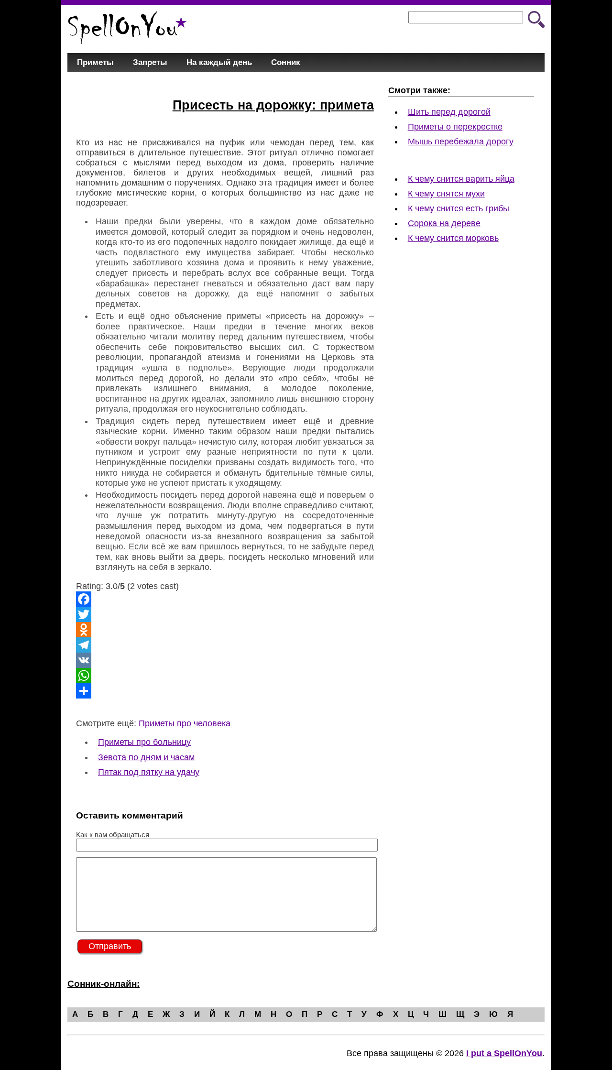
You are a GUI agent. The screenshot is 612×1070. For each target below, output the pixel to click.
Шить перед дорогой (449, 112)
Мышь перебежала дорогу (461, 141)
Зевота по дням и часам (146, 757)
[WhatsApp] (225, 675)
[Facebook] (225, 599)
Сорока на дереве (444, 223)
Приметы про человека (184, 723)
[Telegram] (225, 645)
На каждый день (219, 62)
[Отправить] (225, 691)
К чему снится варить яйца (461, 179)
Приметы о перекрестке (455, 126)
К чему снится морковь (453, 238)
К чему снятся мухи (446, 193)
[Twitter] (225, 614)
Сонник (285, 62)
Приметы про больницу (144, 742)
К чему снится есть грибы (458, 208)
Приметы (95, 62)
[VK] (225, 660)
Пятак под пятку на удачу (148, 772)
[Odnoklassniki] (225, 629)
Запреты (150, 62)
